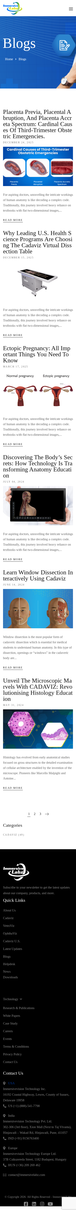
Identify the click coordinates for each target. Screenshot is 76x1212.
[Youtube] (50, 1204)
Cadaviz (10, 834)
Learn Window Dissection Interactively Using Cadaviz (38, 575)
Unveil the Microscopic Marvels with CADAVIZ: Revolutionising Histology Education (38, 689)
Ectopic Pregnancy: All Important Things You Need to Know (36, 354)
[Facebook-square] (26, 1204)
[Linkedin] (34, 1204)
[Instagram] (42, 1204)
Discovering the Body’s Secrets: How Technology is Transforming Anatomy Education (38, 466)
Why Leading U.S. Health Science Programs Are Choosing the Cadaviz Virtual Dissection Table (37, 242)
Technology (10, 999)
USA (11, 1083)
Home (9, 59)
